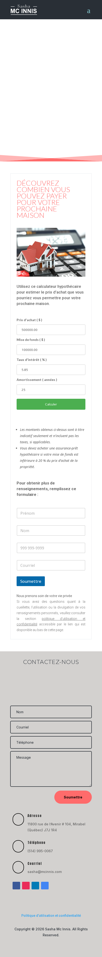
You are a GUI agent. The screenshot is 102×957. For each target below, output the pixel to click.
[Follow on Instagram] (26, 885)
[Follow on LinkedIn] (35, 885)
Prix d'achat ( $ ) (29, 320)
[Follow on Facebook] (16, 885)
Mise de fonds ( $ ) (31, 340)
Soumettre (30, 581)
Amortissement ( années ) (37, 380)
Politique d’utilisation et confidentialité (51, 915)
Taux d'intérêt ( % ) (32, 360)
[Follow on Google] (45, 885)
